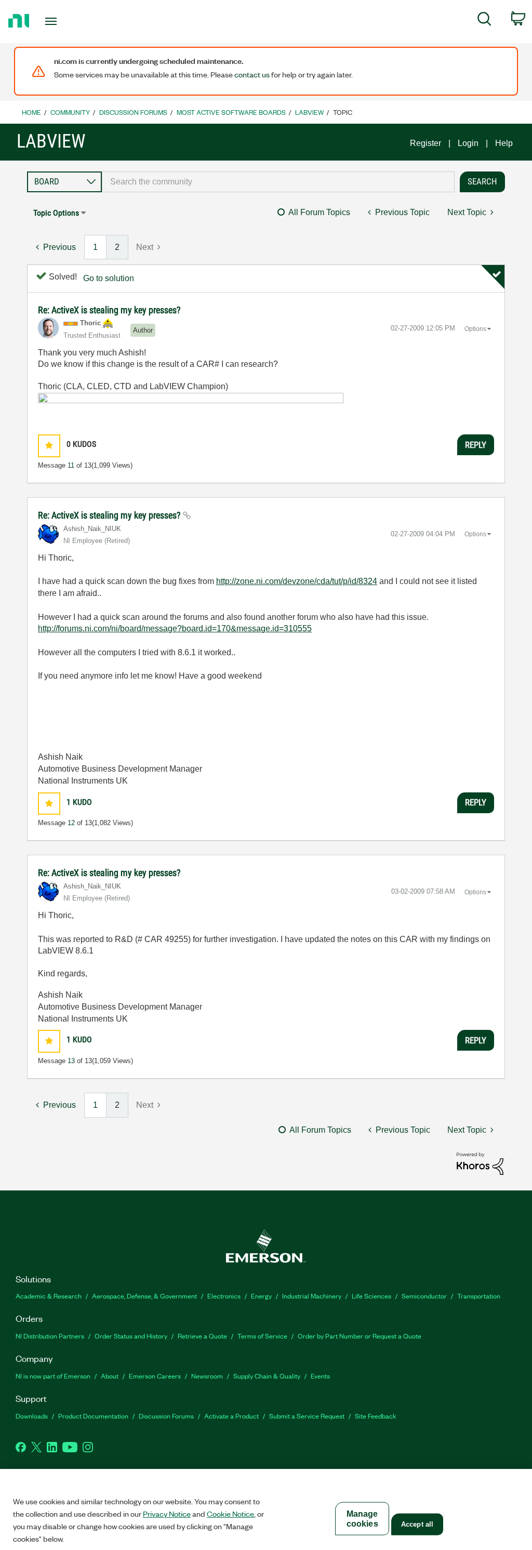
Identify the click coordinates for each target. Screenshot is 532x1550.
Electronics (224, 1296)
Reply (475, 445)
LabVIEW (309, 112)
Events (320, 1376)
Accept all (417, 1524)
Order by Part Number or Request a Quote (359, 1336)
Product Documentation (93, 1416)
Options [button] (475, 329)
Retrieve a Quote (202, 1336)
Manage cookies (362, 1518)
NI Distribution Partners (50, 1336)
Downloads (32, 1416)
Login (468, 143)
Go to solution (108, 278)
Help (504, 143)
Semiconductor (424, 1296)
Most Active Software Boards (231, 112)
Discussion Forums (133, 112)
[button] (49, 445)
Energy (261, 1296)
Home (31, 112)
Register (425, 143)
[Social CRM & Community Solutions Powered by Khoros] (480, 1163)
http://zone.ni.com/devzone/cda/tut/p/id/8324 (296, 581)
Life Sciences (371, 1296)
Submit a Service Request (306, 1416)
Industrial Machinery (311, 1296)
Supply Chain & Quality (266, 1376)
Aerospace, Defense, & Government (144, 1296)
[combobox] (278, 181)
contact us (252, 74)
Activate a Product (231, 1416)
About (109, 1376)
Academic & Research (49, 1296)
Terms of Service (262, 1336)
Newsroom (207, 1376)
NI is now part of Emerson (53, 1376)
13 (71, 1061)
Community (70, 112)
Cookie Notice (230, 1513)
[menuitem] (484, 20)
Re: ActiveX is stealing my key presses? (109, 309)
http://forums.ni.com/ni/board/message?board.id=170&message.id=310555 (175, 628)
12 (71, 823)
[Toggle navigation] (69, 21)
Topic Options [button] (56, 213)
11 (71, 465)
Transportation (478, 1296)
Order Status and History (131, 1336)
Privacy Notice (167, 1513)
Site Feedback (375, 1416)
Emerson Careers (155, 1376)
